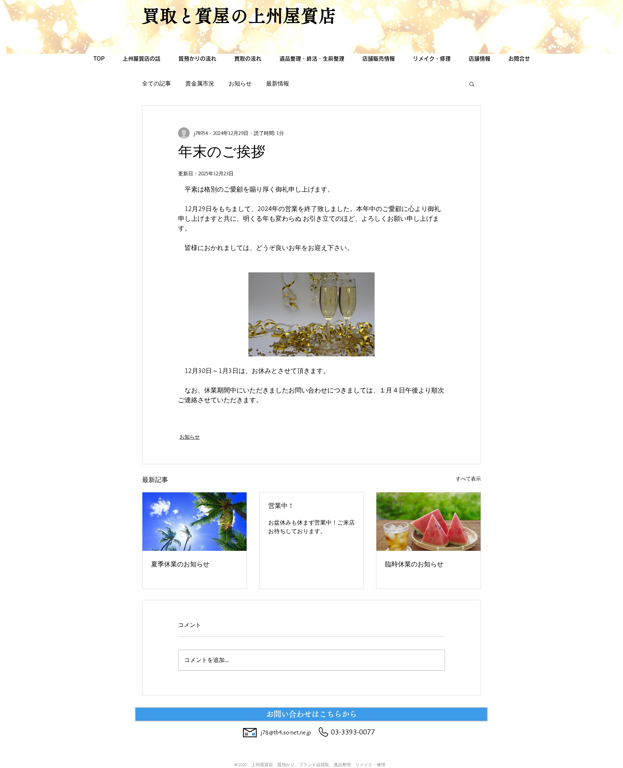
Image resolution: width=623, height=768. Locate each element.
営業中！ (281, 507)
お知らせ (240, 83)
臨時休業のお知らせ (414, 565)
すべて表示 (468, 478)
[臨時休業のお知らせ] (428, 521)
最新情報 (277, 83)
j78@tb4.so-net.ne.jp (286, 732)
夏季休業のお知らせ (180, 565)
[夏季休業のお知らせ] (194, 521)
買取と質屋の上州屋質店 (239, 16)
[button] (471, 84)
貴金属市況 (199, 83)
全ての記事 (156, 83)
